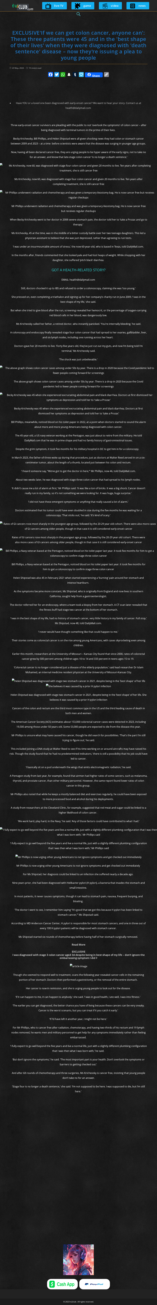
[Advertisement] (78, 87)
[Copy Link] (106, 75)
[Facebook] (51, 75)
